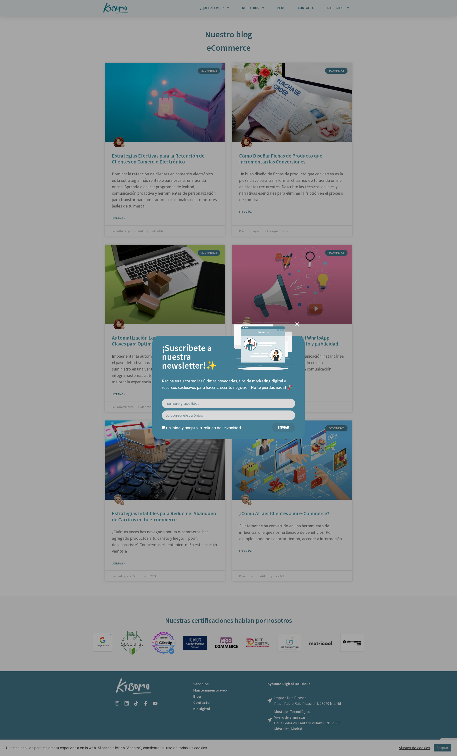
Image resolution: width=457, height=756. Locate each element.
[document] (228, 378)
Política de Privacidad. (222, 427)
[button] (297, 324)
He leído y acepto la (204, 427)
